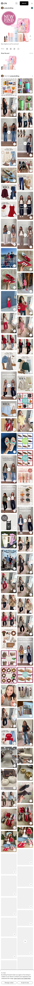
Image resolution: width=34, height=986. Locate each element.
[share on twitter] (14, 49)
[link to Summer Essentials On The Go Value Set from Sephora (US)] (9, 63)
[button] (32, 3)
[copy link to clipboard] (18, 49)
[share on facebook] (7, 49)
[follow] (32, 8)
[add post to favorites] (30, 39)
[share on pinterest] (10, 49)
